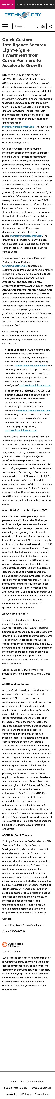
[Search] (36, 26)
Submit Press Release (16, 1087)
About (14, 1081)
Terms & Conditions (40, 1087)
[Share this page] (51, 26)
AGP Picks (7, 4)
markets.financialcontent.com (18, 126)
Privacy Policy (42, 1094)
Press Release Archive (32, 1081)
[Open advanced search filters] (43, 26)
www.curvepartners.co (14, 265)
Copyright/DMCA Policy (18, 1094)
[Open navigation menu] (5, 26)
